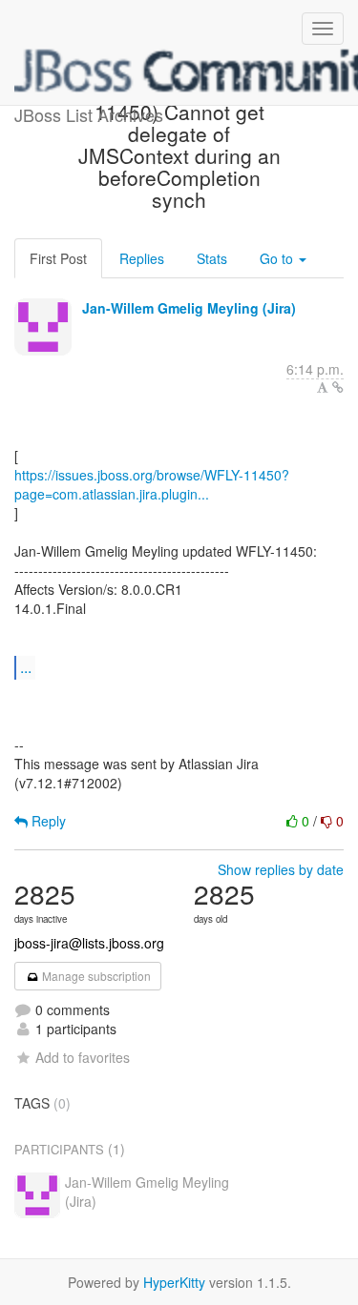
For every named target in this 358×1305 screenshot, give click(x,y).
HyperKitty (174, 1282)
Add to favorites (82, 1057)
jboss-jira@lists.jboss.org (89, 942)
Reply (47, 820)
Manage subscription (95, 976)
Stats (212, 258)
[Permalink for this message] (338, 387)
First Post (58, 258)
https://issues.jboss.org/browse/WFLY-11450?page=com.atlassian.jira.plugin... (151, 484)
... (26, 667)
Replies (141, 258)
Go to (278, 258)
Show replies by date (281, 869)
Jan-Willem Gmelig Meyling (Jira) (189, 307)
